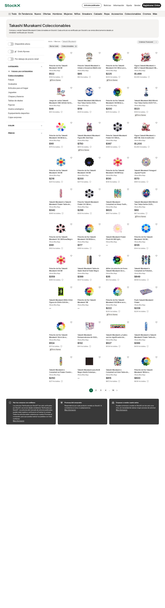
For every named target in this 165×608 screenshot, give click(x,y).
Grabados (12, 84)
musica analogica (16, 109)
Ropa (106, 13)
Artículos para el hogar (18, 88)
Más (155, 13)
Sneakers (87, 13)
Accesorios (117, 13)
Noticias (107, 5)
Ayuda (129, 5)
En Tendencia (25, 13)
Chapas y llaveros (16, 96)
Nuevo (37, 13)
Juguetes (12, 92)
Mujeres (68, 13)
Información (119, 6)
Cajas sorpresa (15, 117)
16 (113, 390)
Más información (33, 421)
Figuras (11, 105)
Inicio (50, 41)
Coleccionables (133, 13)
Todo (14, 13)
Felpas (11, 79)
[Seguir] (71, 53)
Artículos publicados (92, 5)
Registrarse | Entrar (151, 5)
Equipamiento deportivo (18, 113)
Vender (137, 5)
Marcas (57, 41)
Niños (77, 13)
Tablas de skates (15, 100)
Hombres (57, 13)
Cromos (147, 13)
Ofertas (47, 13)
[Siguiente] (116, 390)
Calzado (98, 13)
